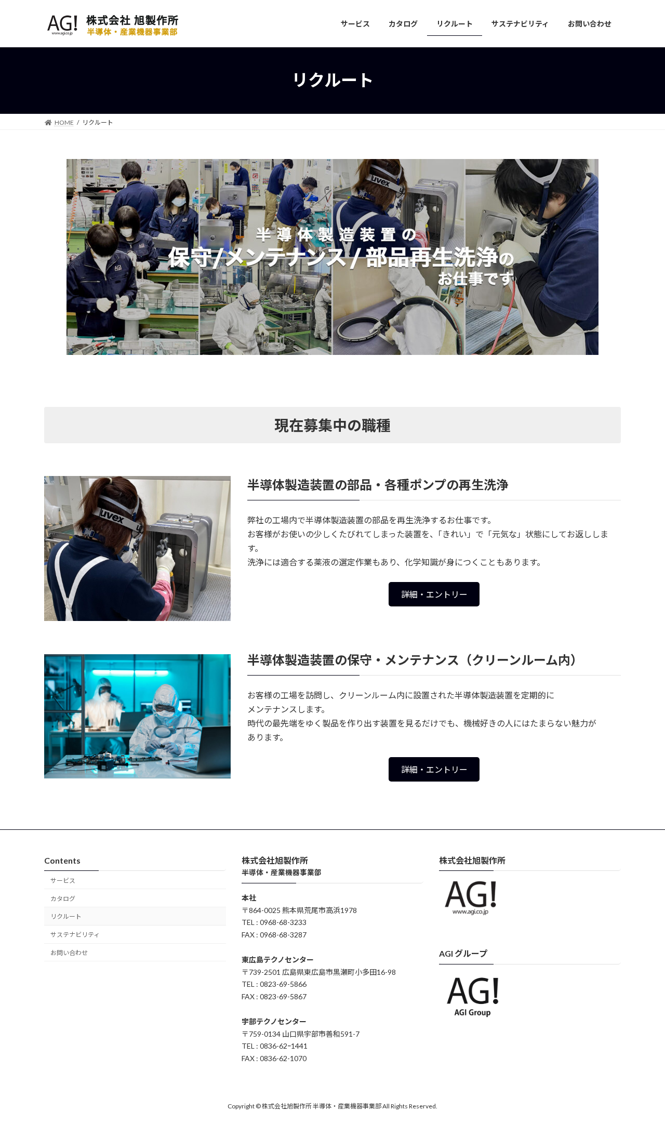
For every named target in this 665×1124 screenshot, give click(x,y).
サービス (62, 880)
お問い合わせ (69, 953)
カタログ (62, 898)
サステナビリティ (75, 934)
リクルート (66, 916)
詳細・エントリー (434, 594)
